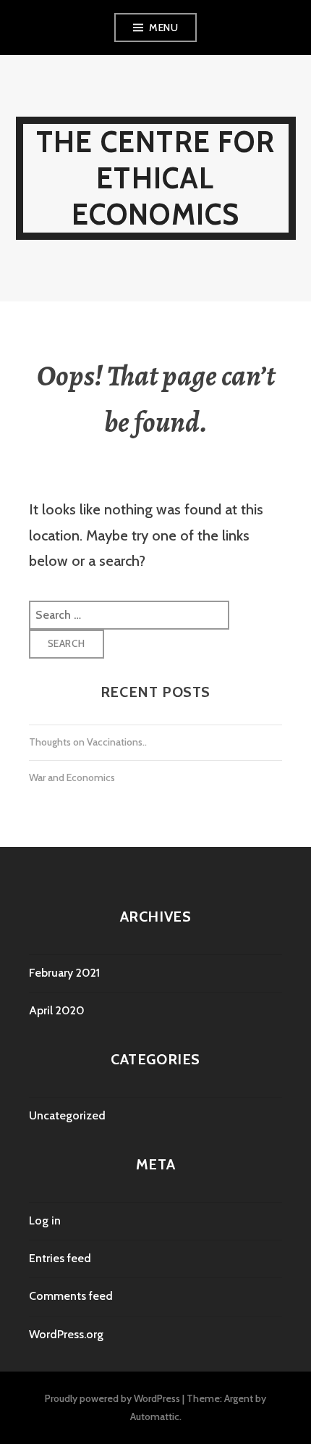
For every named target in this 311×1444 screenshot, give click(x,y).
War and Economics (72, 777)
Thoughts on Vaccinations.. (88, 741)
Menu (163, 27)
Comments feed (71, 1296)
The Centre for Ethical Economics (155, 178)
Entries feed (60, 1258)
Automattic (154, 1416)
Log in (45, 1220)
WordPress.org (66, 1334)
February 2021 (64, 973)
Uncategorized (67, 1115)
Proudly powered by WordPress (112, 1398)
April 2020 (57, 1010)
